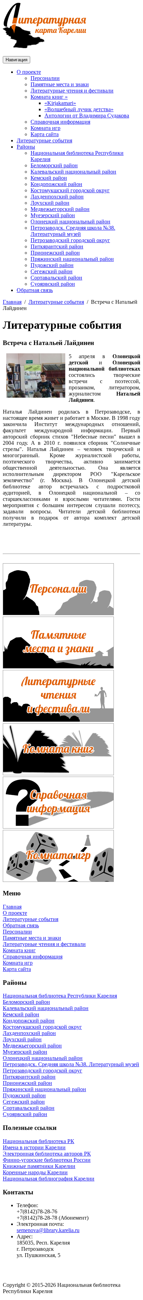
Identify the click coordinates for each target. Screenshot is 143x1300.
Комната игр (45, 128)
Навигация (16, 59)
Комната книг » (49, 97)
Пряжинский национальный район (72, 259)
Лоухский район (50, 203)
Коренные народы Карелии (35, 1172)
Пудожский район (52, 265)
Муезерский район (53, 215)
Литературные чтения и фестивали (72, 91)
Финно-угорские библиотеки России (47, 1160)
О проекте (29, 72)
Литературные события (44, 140)
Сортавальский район (56, 278)
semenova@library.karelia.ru (48, 1230)
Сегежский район (52, 271)
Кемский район (49, 178)
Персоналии (45, 78)
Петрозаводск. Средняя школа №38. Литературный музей (73, 231)
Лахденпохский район (57, 197)
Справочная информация (60, 122)
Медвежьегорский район (60, 209)
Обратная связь (35, 290)
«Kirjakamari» (60, 103)
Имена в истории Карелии (34, 1147)
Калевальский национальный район (73, 172)
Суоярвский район (53, 284)
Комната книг (19, 950)
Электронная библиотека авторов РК (47, 1154)
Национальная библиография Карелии (48, 1179)
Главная (12, 302)
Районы (26, 147)
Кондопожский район (56, 184)
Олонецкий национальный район (70, 221)
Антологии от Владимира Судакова (86, 115)
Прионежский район (55, 253)
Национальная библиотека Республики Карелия (60, 996)
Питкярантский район (57, 246)
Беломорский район (54, 165)
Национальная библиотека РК (38, 1141)
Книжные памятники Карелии (39, 1166)
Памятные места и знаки (60, 84)
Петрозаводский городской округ (70, 240)
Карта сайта (45, 134)
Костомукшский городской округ (70, 190)
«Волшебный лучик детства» (78, 109)
